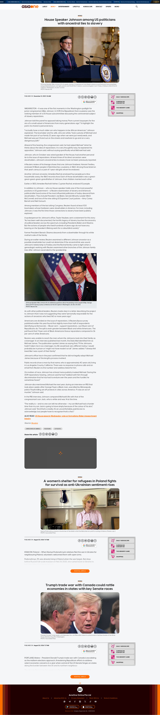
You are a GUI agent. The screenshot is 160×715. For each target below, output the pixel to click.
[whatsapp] (88, 97)
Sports (108, 7)
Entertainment (63, 7)
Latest (44, 7)
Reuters (34, 423)
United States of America (33, 428)
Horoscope (87, 7)
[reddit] (92, 97)
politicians (47, 428)
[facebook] (79, 97)
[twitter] (82, 97)
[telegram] (85, 97)
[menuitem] (45, 6)
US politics (58, 428)
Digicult (99, 7)
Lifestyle (76, 7)
